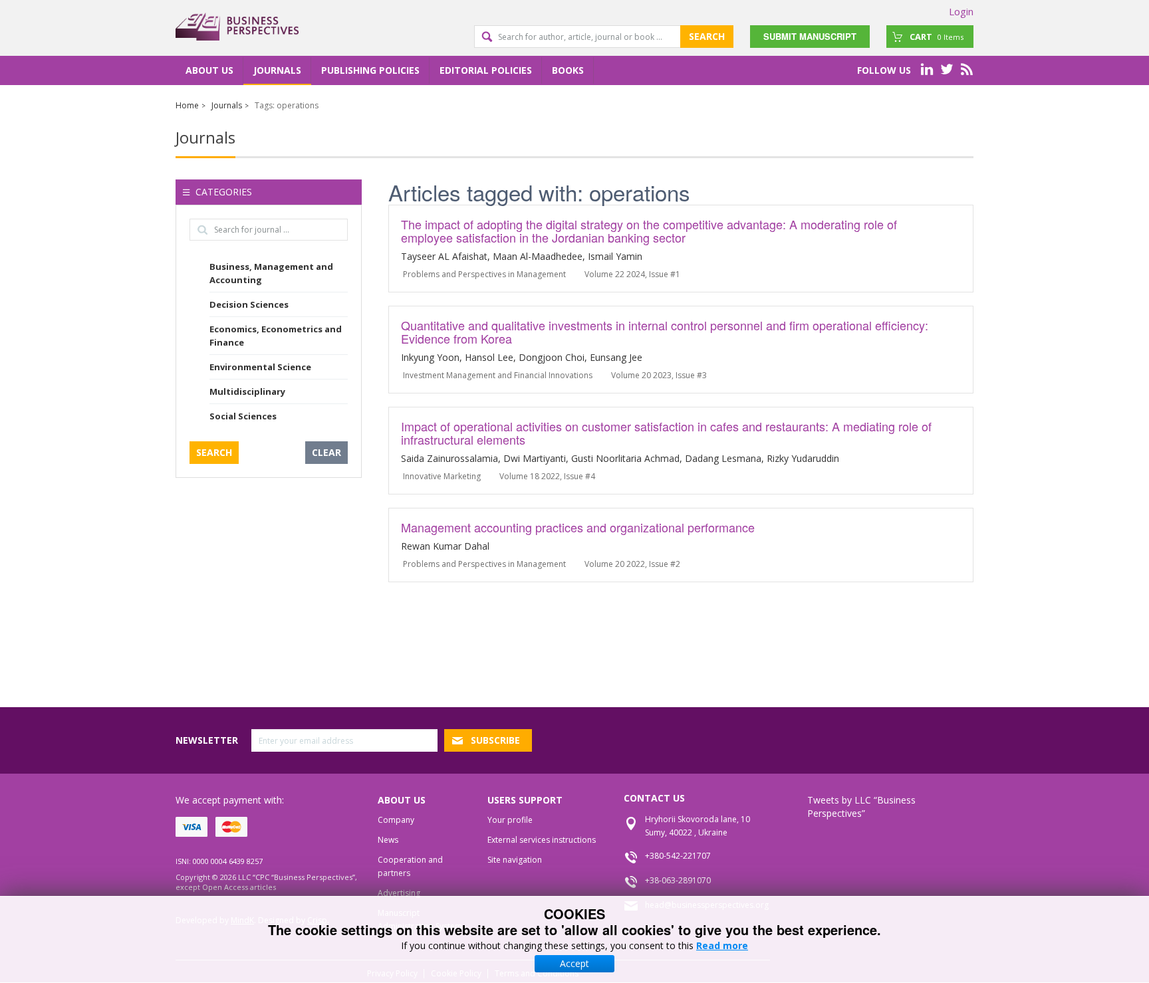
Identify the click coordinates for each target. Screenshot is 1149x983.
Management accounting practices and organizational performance (578, 527)
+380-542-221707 (678, 855)
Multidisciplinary (247, 391)
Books (568, 70)
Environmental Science (260, 367)
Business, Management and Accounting (271, 273)
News (388, 839)
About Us (209, 70)
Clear (326, 452)
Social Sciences (243, 416)
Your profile (510, 819)
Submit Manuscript (809, 36)
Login (961, 11)
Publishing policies (370, 70)
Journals (277, 70)
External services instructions (541, 839)
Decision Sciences (249, 304)
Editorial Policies (486, 70)
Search (707, 36)
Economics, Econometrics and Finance (275, 335)
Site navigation (514, 859)
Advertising (399, 893)
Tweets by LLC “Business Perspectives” (861, 806)
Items (936, 37)
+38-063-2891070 (678, 880)
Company (396, 819)
